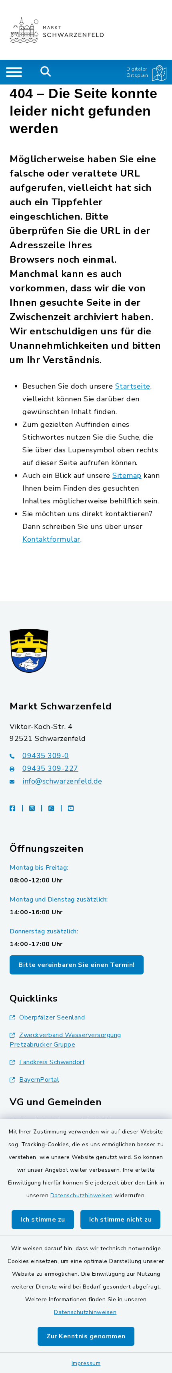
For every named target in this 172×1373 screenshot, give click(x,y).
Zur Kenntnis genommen (86, 1336)
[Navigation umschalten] (14, 72)
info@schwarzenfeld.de (62, 781)
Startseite (132, 386)
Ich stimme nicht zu (120, 1219)
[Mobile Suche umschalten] (45, 72)
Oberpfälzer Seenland (52, 1017)
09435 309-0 (45, 755)
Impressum (86, 1363)
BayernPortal (39, 1079)
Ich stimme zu (42, 1219)
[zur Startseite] (57, 30)
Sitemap (127, 475)
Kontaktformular (51, 539)
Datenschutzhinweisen (81, 1195)
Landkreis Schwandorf (51, 1062)
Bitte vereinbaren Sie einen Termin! (76, 965)
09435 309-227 (50, 768)
